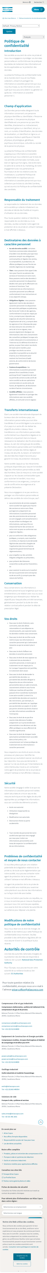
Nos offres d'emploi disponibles (15, 1136)
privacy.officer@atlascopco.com (27, 989)
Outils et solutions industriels (15, 1160)
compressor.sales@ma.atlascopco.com (16, 1023)
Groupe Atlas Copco (11, 1174)
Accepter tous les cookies (22, 1257)
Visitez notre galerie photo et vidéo (17, 1181)
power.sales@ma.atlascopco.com (14, 1056)
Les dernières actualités (13, 1143)
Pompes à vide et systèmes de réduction (19, 1157)
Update (9, 31)
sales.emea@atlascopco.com (12, 1114)
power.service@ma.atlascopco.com (15, 1059)
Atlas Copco (8, 1133)
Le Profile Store (10, 1177)
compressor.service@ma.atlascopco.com (17, 1026)
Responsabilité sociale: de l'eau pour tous (19, 1140)
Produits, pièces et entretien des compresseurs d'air (23, 1153)
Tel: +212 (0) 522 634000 (10, 1029)
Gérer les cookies (22, 1264)
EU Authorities (17, 973)
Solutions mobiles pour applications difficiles (20, 1164)
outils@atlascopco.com (10, 1086)
